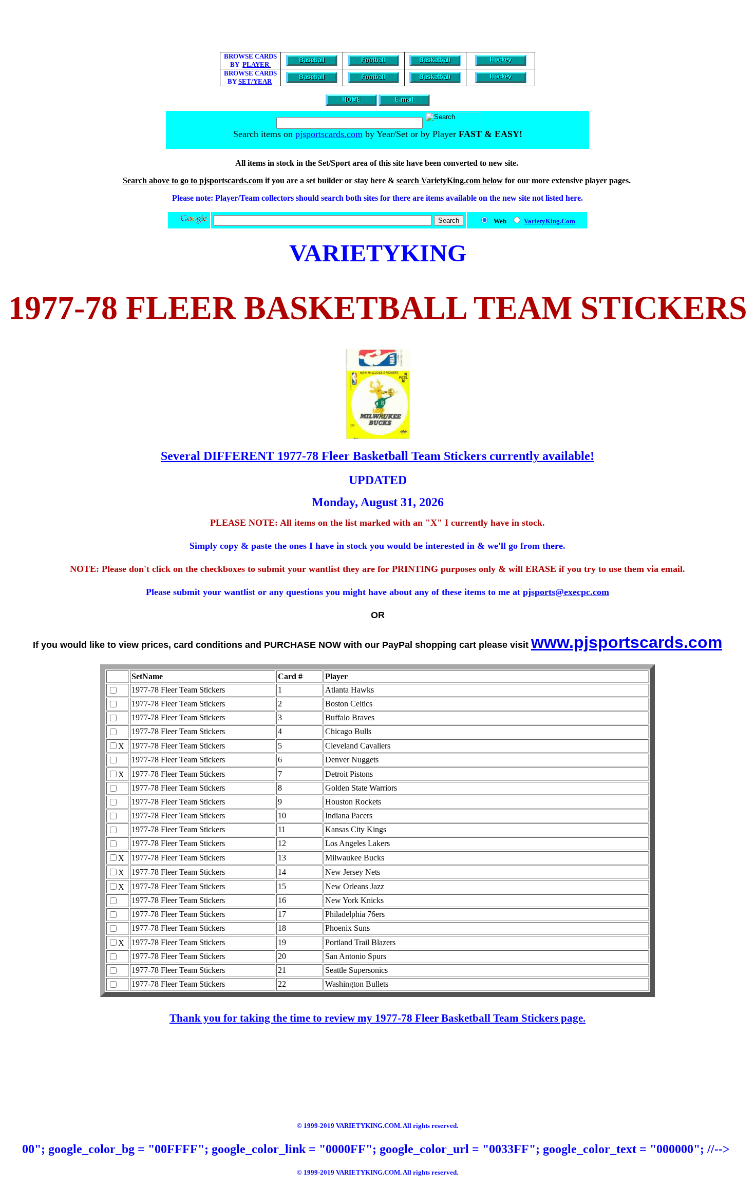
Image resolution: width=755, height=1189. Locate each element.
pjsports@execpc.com (566, 592)
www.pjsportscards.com (626, 642)
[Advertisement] (377, 27)
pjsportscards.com (329, 134)
